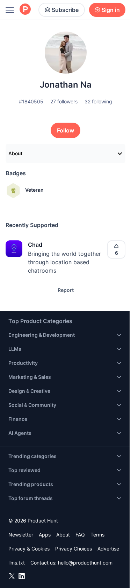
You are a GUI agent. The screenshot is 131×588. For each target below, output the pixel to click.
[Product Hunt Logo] (25, 10)
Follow (65, 130)
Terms (97, 535)
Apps (45, 535)
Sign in (111, 9)
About (15, 153)
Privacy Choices (73, 549)
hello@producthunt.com (85, 563)
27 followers (64, 101)
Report (66, 290)
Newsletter (20, 535)
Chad (35, 244)
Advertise (108, 549)
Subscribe (65, 9)
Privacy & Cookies (29, 549)
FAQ (80, 535)
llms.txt (16, 563)
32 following (98, 101)
